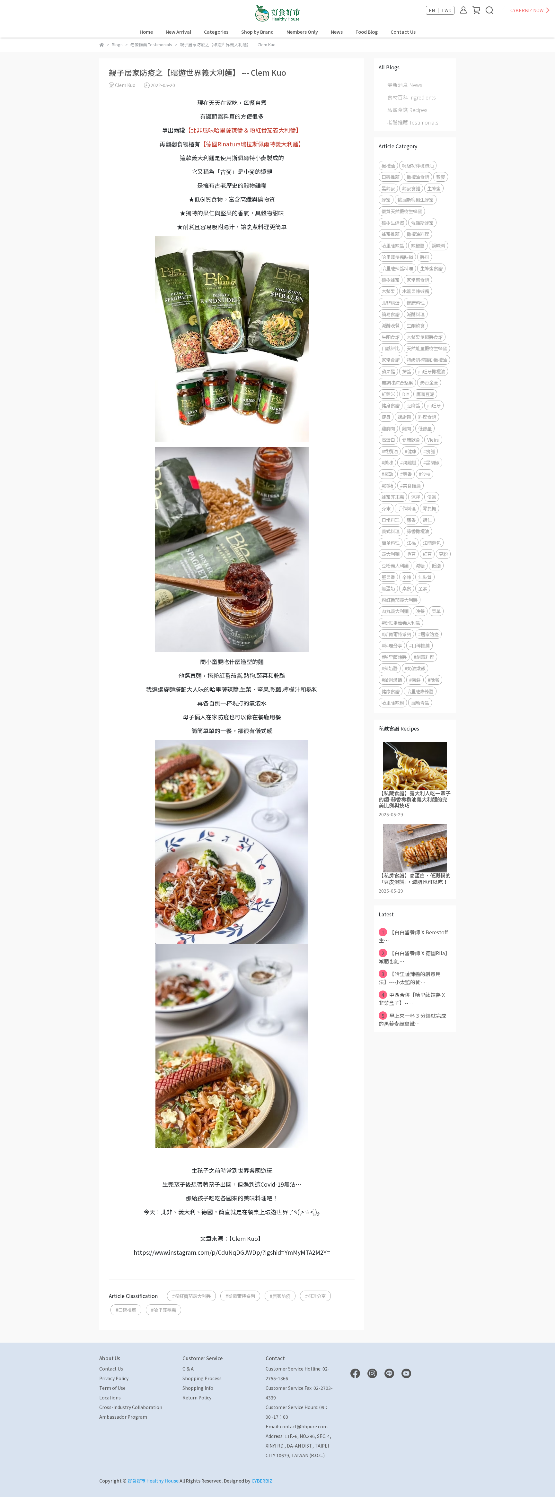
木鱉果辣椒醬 (415, 291)
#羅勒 (387, 474)
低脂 (436, 565)
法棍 (411, 542)
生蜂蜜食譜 (431, 268)
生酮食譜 (391, 336)
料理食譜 (427, 416)
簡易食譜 (391, 314)
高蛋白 (388, 439)
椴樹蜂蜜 (391, 279)
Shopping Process (202, 1378)
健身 (386, 416)
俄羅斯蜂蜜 (422, 222)
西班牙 (434, 405)
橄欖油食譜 (418, 176)
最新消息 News (404, 85)
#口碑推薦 (126, 1309)
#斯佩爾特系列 (240, 1296)
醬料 (424, 257)
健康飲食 (411, 439)
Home (146, 32)
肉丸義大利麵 (395, 611)
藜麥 (440, 176)
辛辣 (406, 577)
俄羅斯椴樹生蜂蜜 (416, 199)
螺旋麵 (404, 416)
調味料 (438, 245)
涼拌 (415, 496)
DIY (405, 394)
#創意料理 (424, 656)
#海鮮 (415, 679)
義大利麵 (391, 553)
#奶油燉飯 (415, 668)
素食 (406, 588)
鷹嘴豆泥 (425, 394)
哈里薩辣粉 (393, 702)
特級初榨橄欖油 (418, 165)
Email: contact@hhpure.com (297, 1426)
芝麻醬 (413, 405)
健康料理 (416, 302)
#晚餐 (433, 679)
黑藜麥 (388, 188)
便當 (431, 496)
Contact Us (403, 32)
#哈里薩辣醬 (163, 1309)
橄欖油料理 (418, 233)
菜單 (436, 611)
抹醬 (406, 371)
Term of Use (112, 1388)
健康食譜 (391, 691)
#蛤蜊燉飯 (392, 679)
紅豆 (427, 553)
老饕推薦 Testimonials (412, 122)
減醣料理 (416, 314)
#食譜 (429, 451)
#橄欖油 (390, 451)
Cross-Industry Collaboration (130, 1407)
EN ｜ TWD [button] (440, 10)
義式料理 (391, 531)
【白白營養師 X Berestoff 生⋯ (413, 936)
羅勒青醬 (420, 702)
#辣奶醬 (390, 668)
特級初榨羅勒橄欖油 (427, 359)
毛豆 (411, 553)
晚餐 (420, 611)
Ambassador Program (123, 1417)
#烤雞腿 (408, 462)
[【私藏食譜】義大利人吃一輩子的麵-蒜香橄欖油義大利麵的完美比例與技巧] (415, 766)
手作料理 (407, 508)
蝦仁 (427, 519)
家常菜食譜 (418, 279)
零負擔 (429, 508)
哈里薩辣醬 (393, 245)
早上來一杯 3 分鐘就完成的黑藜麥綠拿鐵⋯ (412, 1019)
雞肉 (406, 428)
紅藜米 (388, 394)
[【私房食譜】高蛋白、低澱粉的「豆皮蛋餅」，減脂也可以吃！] (415, 848)
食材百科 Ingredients (411, 97)
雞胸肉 (388, 428)
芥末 (386, 508)
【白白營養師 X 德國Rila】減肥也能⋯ (414, 957)
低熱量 (425, 428)
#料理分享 (315, 1296)
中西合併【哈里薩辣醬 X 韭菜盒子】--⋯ (412, 999)
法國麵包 (432, 542)
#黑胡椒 (431, 462)
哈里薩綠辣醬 (420, 691)
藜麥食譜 (411, 188)
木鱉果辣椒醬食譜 (425, 336)
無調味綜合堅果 (397, 382)
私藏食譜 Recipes (407, 110)
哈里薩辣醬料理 (397, 268)
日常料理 (391, 519)
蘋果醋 (388, 371)
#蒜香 (406, 474)
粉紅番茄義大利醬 (400, 599)
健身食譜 (391, 405)
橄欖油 (388, 165)
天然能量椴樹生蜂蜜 (427, 348)
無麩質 (425, 577)
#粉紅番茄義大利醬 (191, 1296)
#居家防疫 (280, 1296)
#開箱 (387, 485)
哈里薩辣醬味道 (397, 257)
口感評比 (391, 348)
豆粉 (443, 553)
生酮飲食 (416, 325)
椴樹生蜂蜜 (393, 222)
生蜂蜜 (434, 188)
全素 (422, 588)
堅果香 (388, 577)
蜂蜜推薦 (391, 233)
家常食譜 (391, 359)
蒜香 (411, 519)
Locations (110, 1397)
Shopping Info (197, 1388)
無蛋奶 (388, 588)
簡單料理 (391, 542)
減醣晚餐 (391, 325)
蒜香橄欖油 (418, 531)
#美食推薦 (410, 485)
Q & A (188, 1368)
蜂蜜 (386, 199)
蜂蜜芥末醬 (393, 496)
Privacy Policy (113, 1378)
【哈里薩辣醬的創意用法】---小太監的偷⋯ (410, 978)
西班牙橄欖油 (431, 371)
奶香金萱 (429, 382)
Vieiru (433, 439)
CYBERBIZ (261, 1480)
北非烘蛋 (391, 302)
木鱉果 (388, 291)
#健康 (410, 451)
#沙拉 (424, 474)
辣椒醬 (418, 245)
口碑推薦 (391, 176)
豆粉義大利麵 (395, 565)
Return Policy (196, 1397)
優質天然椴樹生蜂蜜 (402, 211)
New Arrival (178, 32)
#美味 (387, 462)
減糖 (420, 565)
